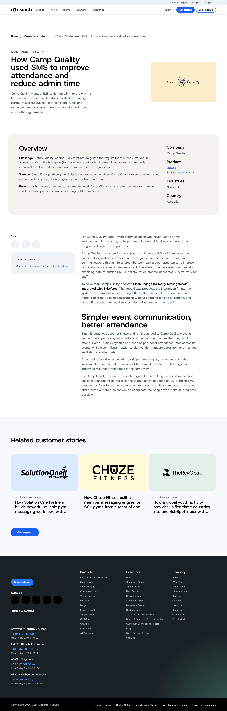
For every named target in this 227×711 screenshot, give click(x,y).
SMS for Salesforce (178, 172)
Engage (171, 168)
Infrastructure (179, 591)
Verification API (88, 595)
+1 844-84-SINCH (22, 634)
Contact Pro (86, 628)
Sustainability (179, 609)
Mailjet (83, 605)
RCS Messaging (134, 609)
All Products (86, 633)
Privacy (109, 704)
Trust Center (133, 586)
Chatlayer (85, 623)
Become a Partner (135, 605)
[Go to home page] (21, 9)
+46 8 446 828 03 (22, 649)
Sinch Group (178, 586)
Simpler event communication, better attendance (42, 266)
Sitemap (130, 637)
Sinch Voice (86, 582)
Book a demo (206, 9)
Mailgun (84, 600)
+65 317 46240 (21, 664)
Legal (98, 704)
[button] (173, 2)
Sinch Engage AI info (137, 633)
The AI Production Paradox (140, 614)
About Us (177, 577)
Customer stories (34, 36)
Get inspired (24, 532)
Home (14, 36)
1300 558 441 (20, 679)
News (129, 577)
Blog (128, 628)
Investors (177, 605)
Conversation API (89, 591)
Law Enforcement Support (174, 704)
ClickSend (85, 619)
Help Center (132, 591)
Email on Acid (87, 609)
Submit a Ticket (134, 600)
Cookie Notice (123, 704)
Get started (185, 9)
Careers (176, 600)
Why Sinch (178, 582)
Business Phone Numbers (93, 577)
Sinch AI (176, 595)
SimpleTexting (87, 614)
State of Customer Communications (145, 619)
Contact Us (178, 614)
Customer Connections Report (142, 623)
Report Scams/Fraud (146, 704)
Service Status (134, 595)
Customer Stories (135, 582)
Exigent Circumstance (204, 704)
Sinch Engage (87, 586)
